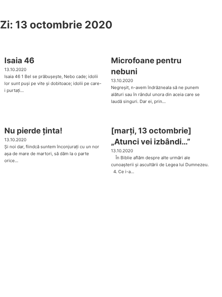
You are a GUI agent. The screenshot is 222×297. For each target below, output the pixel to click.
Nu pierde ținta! (33, 130)
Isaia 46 (19, 60)
